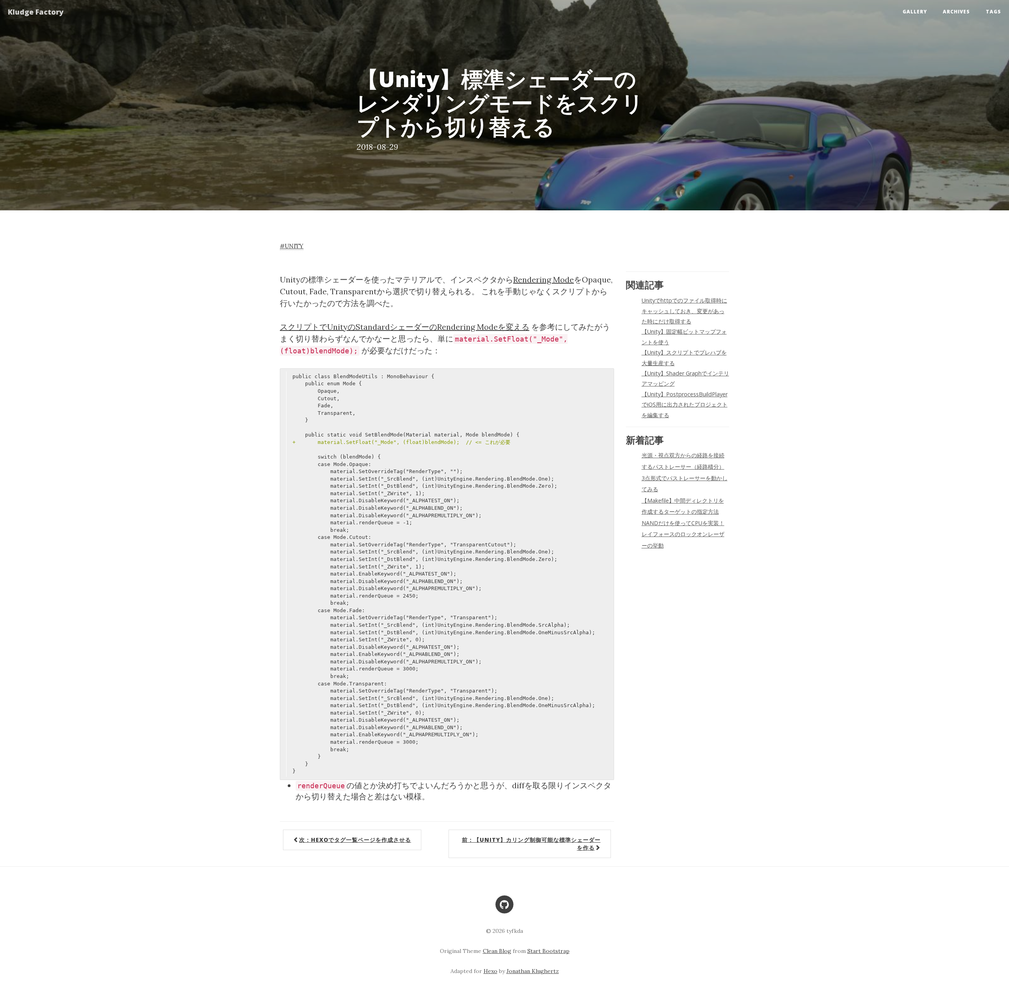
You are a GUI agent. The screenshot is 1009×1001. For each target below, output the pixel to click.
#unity (291, 246)
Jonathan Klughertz (532, 971)
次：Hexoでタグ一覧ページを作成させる (355, 839)
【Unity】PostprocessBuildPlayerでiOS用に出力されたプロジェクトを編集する (685, 404)
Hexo (490, 971)
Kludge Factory (35, 12)
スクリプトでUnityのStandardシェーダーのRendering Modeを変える (404, 327)
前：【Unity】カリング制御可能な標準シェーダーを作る (531, 843)
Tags (993, 11)
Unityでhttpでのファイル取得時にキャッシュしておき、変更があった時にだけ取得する (684, 311)
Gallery (915, 11)
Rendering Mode (543, 279)
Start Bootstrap (548, 951)
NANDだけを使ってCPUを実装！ (683, 523)
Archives (956, 11)
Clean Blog (497, 951)
